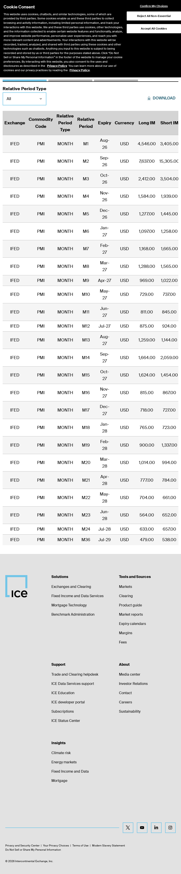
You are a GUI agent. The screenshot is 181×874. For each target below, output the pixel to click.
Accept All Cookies (154, 28)
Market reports (131, 614)
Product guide (130, 605)
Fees (123, 642)
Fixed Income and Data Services (77, 596)
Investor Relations (133, 683)
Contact (125, 693)
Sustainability (129, 711)
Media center (129, 674)
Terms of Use (80, 845)
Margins (125, 633)
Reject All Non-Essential (154, 16)
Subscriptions (62, 711)
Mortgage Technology (69, 605)
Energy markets (64, 762)
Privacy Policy (57, 66)
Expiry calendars (132, 623)
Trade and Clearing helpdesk (74, 674)
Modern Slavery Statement (108, 845)
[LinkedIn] (156, 827)
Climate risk (61, 753)
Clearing (126, 596)
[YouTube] (142, 827)
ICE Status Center (65, 720)
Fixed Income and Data (70, 771)
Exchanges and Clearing (71, 586)
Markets (125, 586)
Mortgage (59, 780)
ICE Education (62, 693)
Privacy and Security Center (22, 845)
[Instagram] (170, 827)
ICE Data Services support (72, 683)
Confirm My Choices (154, 6)
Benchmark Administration (72, 614)
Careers (125, 702)
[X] (128, 827)
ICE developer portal (68, 702)
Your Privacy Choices (56, 845)
